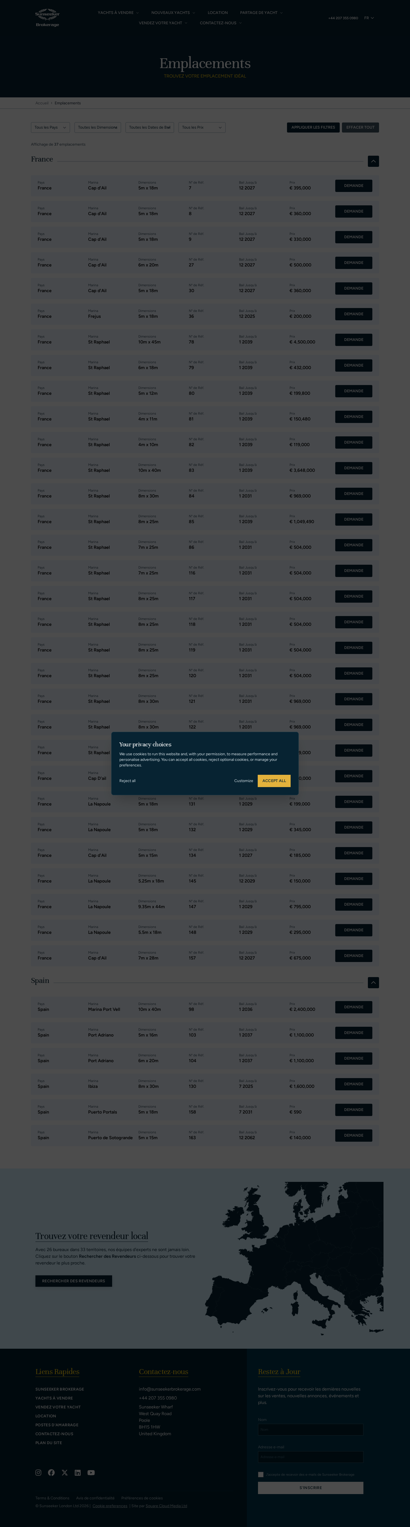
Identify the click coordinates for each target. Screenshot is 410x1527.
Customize (243, 780)
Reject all (127, 780)
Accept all (274, 780)
